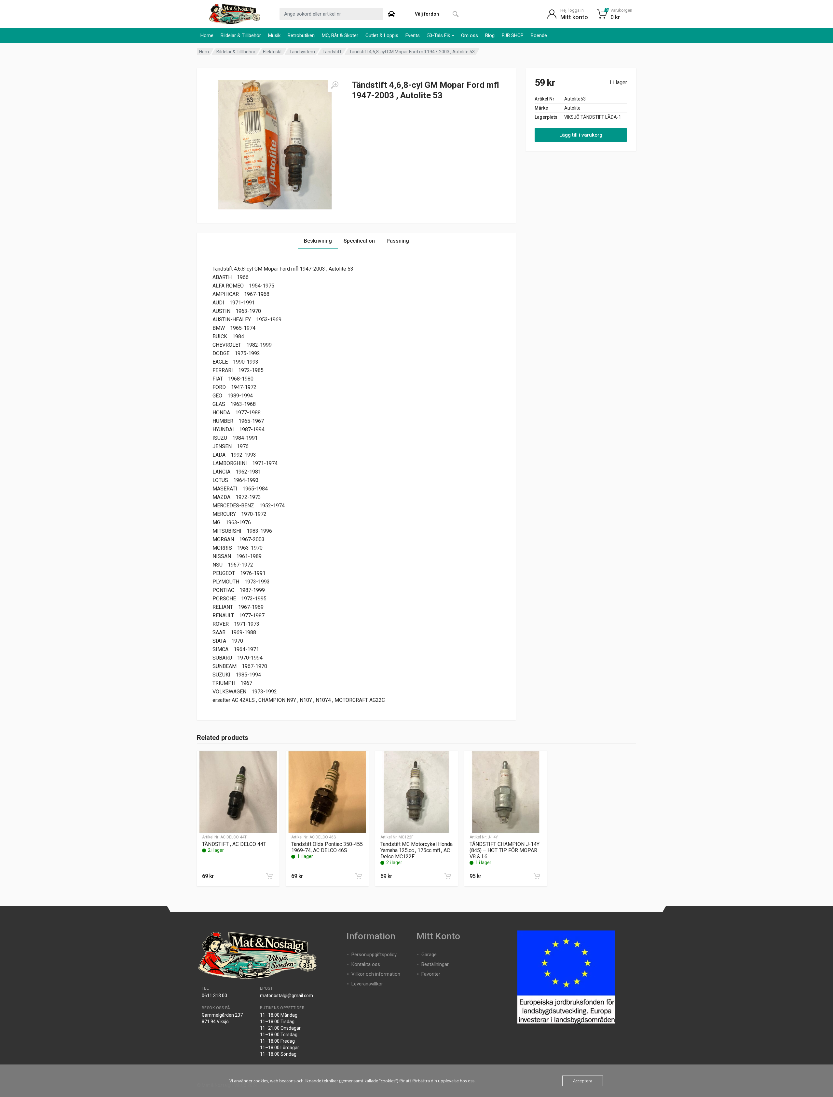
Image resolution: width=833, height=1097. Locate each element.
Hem (204, 51)
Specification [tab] (359, 241)
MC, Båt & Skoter (340, 35)
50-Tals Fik (438, 35)
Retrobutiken (301, 35)
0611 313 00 (214, 995)
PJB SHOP (513, 35)
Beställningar (435, 964)
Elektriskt (272, 51)
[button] (269, 876)
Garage (429, 954)
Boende (539, 35)
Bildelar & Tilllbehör (241, 35)
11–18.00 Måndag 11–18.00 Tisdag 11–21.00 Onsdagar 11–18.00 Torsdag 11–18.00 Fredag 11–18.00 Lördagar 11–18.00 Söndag (280, 1034)
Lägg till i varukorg (580, 135)
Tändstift (331, 51)
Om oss (469, 35)
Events (412, 35)
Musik (274, 35)
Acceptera (582, 1081)
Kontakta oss (365, 964)
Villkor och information (375, 974)
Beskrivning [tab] (318, 241)
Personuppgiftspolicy (374, 954)
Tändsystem (302, 51)
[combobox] (331, 14)
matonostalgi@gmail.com (286, 995)
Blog (490, 35)
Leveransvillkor (367, 984)
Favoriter (430, 974)
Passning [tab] (398, 241)
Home (206, 35)
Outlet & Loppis (381, 35)
